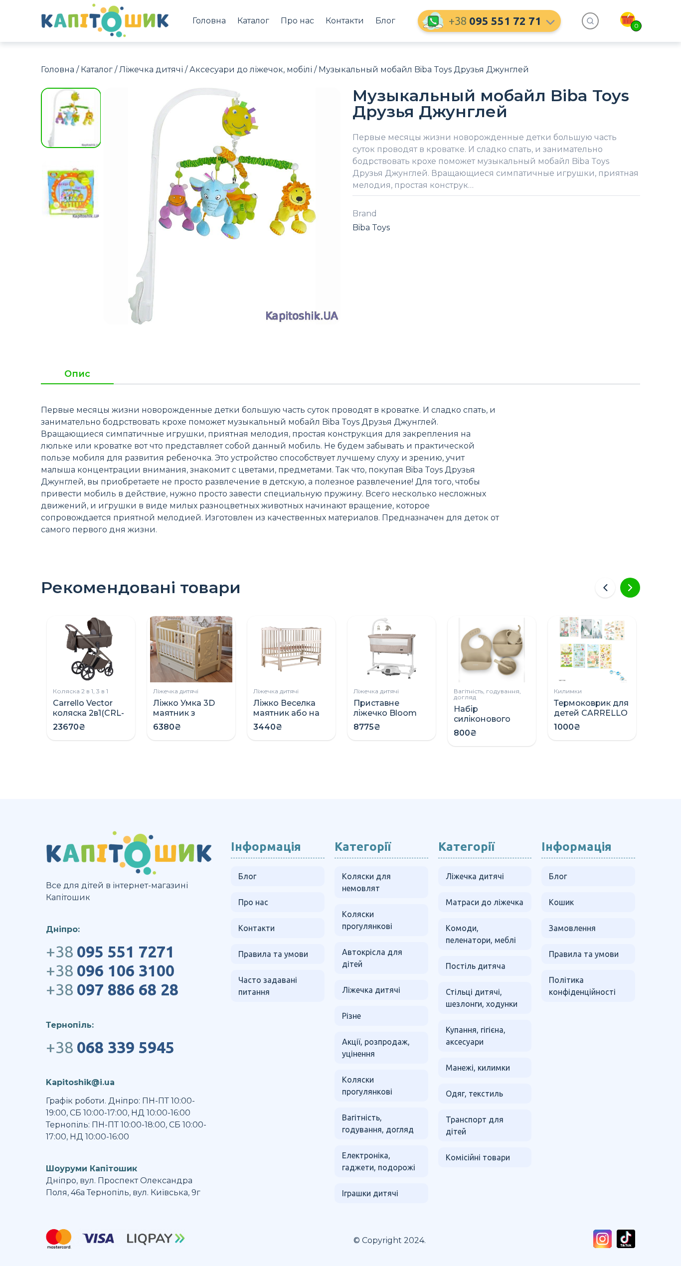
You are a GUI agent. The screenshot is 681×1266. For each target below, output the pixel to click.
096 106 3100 (110, 970)
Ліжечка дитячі (151, 69)
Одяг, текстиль (474, 1093)
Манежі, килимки (478, 1067)
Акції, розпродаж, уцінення (376, 1047)
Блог (385, 20)
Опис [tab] (77, 374)
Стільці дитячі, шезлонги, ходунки (481, 997)
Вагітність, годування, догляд (487, 694)
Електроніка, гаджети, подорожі (378, 1161)
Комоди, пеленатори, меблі (481, 934)
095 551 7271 (110, 951)
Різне (351, 1015)
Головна (209, 20)
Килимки (568, 691)
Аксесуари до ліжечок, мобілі (250, 69)
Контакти (345, 20)
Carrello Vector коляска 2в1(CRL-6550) (88, 713)
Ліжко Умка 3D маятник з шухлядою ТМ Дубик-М (184, 718)
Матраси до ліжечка (484, 902)
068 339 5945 (110, 1047)
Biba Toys (371, 227)
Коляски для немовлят (366, 882)
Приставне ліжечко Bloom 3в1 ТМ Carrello (385, 713)
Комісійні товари (478, 1157)
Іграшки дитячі (370, 1193)
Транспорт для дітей (475, 1125)
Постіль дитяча (476, 965)
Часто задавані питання (267, 985)
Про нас (297, 20)
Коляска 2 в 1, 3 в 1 (80, 691)
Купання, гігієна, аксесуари (476, 1035)
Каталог (253, 20)
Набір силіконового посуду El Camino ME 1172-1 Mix (490, 724)
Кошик (561, 902)
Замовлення (572, 928)
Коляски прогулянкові (367, 920)
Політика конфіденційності (582, 985)
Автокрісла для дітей (372, 958)
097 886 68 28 (112, 989)
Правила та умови (273, 954)
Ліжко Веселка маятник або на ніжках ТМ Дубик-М (290, 718)
